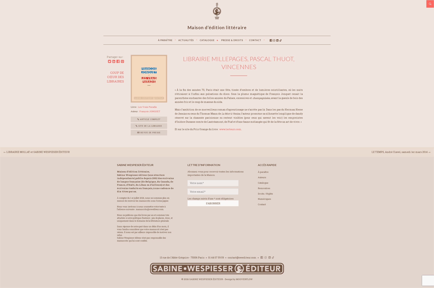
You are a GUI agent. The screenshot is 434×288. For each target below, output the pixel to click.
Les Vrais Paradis (147, 106)
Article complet (150, 119)
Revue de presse (150, 132)
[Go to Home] (217, 273)
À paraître (263, 171)
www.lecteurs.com (230, 129)
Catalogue (263, 182)
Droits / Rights (265, 193)
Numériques (264, 198)
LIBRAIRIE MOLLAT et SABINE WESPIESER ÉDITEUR (38, 152)
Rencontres (264, 188)
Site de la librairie (150, 126)
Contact (262, 204)
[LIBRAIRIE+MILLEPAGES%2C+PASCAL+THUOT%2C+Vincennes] (109, 61)
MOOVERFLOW (244, 279)
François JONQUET (149, 111)
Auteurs (262, 177)
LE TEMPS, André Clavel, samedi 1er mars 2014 (400, 152)
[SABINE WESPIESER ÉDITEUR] (217, 17)
